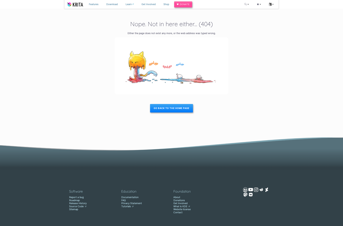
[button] (246, 4)
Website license (182, 209)
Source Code (76, 206)
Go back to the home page (171, 108)
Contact (177, 212)
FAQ (123, 200)
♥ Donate (183, 4)
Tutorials (126, 206)
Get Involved (180, 203)
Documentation (130, 197)
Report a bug (76, 197)
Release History (78, 203)
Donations (179, 200)
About (176, 197)
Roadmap (74, 200)
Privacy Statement (131, 203)
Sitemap (73, 209)
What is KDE (180, 206)
